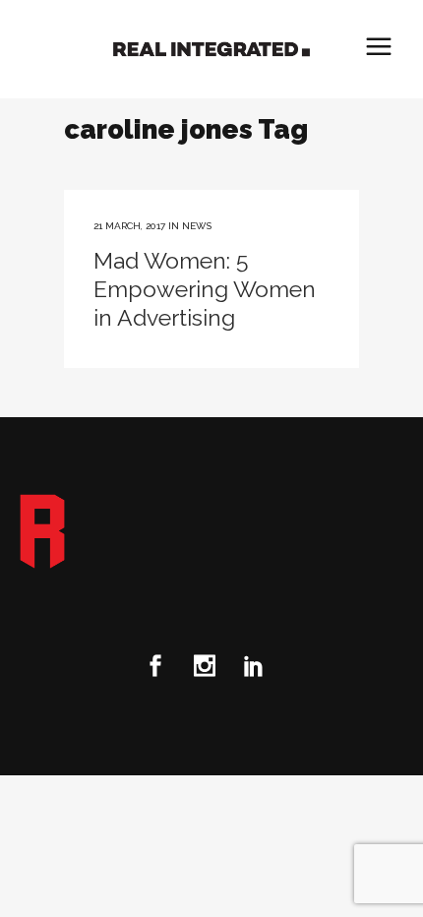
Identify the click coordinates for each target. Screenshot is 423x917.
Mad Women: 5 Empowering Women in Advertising (204, 289)
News (197, 225)
